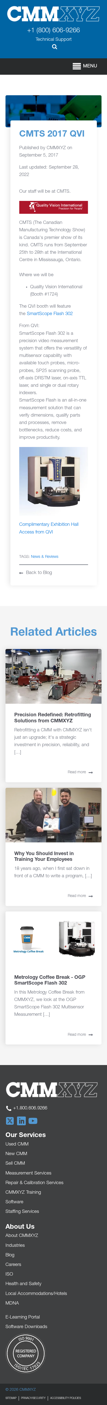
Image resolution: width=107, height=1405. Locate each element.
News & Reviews (44, 557)
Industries (15, 1246)
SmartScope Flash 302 (50, 314)
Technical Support (54, 39)
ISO (9, 1274)
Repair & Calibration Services (34, 1183)
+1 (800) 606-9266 (53, 31)
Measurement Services (28, 1173)
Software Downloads (26, 1327)
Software (14, 1202)
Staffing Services (22, 1212)
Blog (9, 1255)
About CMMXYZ (21, 1236)
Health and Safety (23, 1284)
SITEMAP (10, 1398)
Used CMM (17, 1144)
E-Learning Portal (22, 1317)
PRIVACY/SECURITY (33, 1398)
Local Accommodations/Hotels (36, 1294)
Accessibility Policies (65, 1398)
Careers (13, 1265)
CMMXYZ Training (23, 1192)
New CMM (16, 1154)
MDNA (12, 1303)
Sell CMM (15, 1163)
